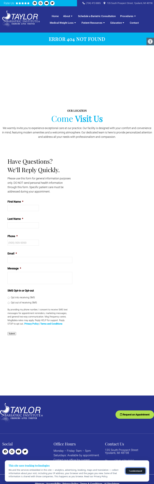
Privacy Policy (31, 324)
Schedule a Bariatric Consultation (97, 16)
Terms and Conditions (51, 324)
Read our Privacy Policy (95, 476)
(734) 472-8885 (93, 3)
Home (55, 16)
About (66, 16)
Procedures (126, 16)
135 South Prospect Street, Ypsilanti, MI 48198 (129, 3)
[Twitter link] (52, 3)
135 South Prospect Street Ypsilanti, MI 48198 (121, 451)
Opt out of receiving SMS (24, 302)
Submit (12, 334)
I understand (135, 471)
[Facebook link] (34, 3)
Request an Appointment (135, 414)
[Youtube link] (46, 3)
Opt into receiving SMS (23, 297)
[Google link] (40, 3)
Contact (134, 22)
